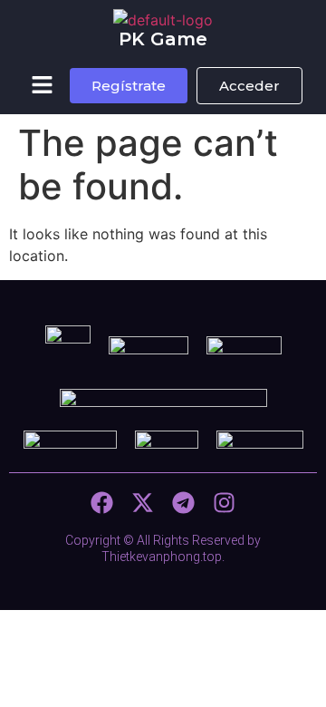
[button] (42, 85)
